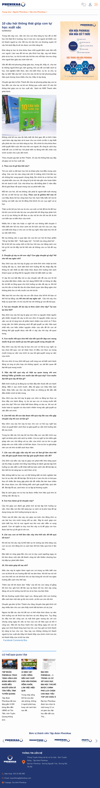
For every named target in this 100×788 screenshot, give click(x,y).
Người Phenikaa (20, 12)
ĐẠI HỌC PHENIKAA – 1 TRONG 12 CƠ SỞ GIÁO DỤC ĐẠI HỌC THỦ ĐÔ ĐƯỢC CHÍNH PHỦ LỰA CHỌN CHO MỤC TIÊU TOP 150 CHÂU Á (48, 684)
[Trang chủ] (13, 4)
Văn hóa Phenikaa (38, 12)
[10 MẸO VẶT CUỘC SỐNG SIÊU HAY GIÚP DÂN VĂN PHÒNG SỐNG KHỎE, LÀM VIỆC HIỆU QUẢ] (29, 664)
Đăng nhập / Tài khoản (90, 4)
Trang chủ (6, 12)
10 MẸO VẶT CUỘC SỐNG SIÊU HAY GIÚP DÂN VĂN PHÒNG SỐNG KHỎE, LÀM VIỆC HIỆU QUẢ (29, 681)
